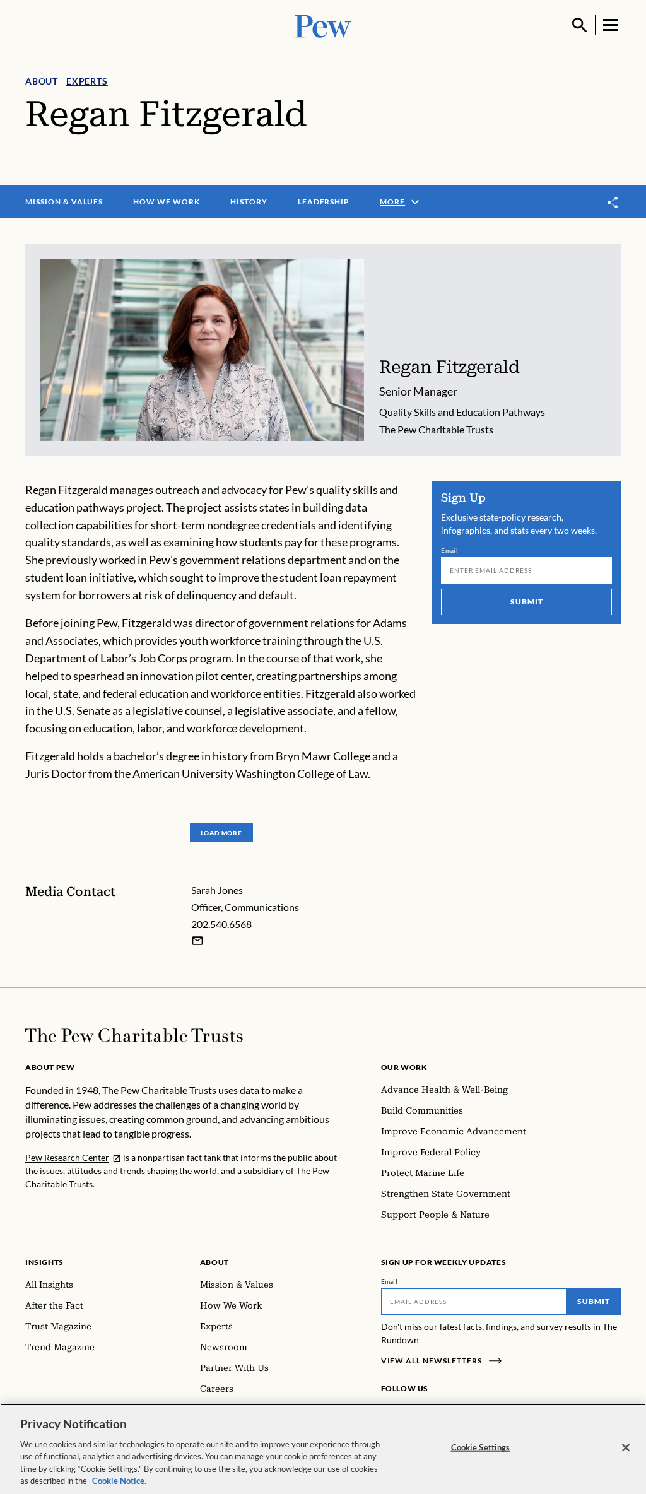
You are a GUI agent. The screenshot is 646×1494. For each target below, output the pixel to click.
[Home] (134, 1035)
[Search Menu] (580, 25)
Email (449, 550)
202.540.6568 (221, 924)
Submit (526, 601)
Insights (44, 1262)
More (392, 201)
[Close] (626, 1448)
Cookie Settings (480, 1447)
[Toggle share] (613, 202)
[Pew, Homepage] (323, 25)
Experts (87, 81)
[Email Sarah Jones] (197, 940)
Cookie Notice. (119, 1481)
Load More (221, 833)
